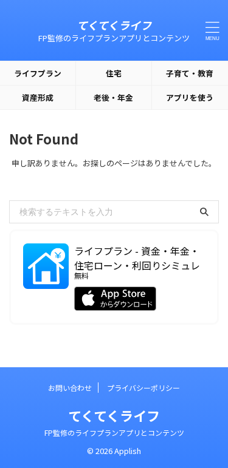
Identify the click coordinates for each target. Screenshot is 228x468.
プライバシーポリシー (143, 387)
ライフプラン (37, 73)
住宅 (114, 73)
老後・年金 (113, 97)
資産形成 (38, 97)
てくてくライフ (114, 25)
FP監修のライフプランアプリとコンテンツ (114, 432)
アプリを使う (189, 97)
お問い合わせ (70, 387)
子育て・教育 (189, 73)
